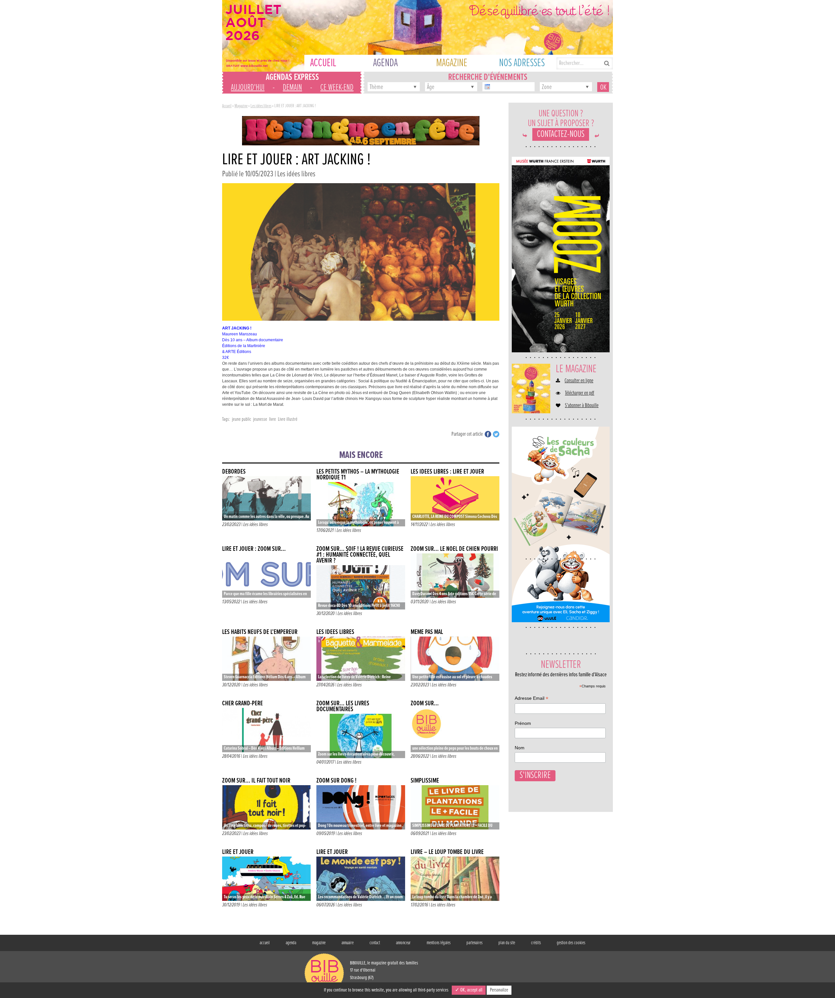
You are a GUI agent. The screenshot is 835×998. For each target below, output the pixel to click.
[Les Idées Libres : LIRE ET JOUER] (455, 498)
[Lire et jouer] (266, 879)
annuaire (348, 943)
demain (292, 87)
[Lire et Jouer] (360, 879)
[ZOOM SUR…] (455, 730)
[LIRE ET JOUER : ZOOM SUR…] (266, 575)
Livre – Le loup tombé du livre (447, 852)
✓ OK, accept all (468, 990)
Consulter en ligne (579, 381)
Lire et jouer (237, 852)
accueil (265, 943)
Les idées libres (260, 106)
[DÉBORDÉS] (266, 498)
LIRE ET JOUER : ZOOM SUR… (254, 549)
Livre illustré (287, 419)
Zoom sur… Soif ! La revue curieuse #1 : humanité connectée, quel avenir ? (359, 555)
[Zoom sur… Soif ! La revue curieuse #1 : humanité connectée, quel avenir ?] (360, 587)
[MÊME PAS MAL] (455, 659)
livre (272, 419)
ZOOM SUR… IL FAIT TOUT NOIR (256, 780)
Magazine (241, 106)
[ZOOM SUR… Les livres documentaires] (360, 736)
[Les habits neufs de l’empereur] (266, 659)
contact (375, 943)
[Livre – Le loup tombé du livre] (455, 879)
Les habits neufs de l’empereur (259, 632)
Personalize (499, 990)
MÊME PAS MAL (427, 632)
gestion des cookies (571, 943)
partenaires (474, 943)
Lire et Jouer (332, 852)
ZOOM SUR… (425, 703)
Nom (519, 747)
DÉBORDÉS (234, 471)
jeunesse (260, 419)
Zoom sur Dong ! (336, 780)
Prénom (523, 723)
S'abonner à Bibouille (582, 405)
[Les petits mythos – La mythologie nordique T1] (360, 504)
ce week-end (337, 87)
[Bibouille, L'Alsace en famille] (417, 36)
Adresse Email (531, 699)
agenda (291, 943)
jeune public (241, 419)
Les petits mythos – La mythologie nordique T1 (357, 474)
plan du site (506, 943)
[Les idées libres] (360, 659)
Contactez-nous (560, 134)
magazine (319, 943)
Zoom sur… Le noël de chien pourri (454, 549)
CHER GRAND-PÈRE (242, 703)
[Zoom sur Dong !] (360, 807)
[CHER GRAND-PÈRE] (266, 730)
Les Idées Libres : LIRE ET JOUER (447, 471)
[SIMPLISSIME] (455, 807)
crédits (536, 943)
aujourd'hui (248, 87)
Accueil (227, 106)
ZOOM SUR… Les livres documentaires (342, 706)
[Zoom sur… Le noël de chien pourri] (455, 575)
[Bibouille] (360, 130)
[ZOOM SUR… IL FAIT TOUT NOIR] (266, 807)
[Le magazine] (531, 388)
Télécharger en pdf (579, 393)
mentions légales (438, 943)
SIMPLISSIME (425, 780)
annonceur (403, 943)
